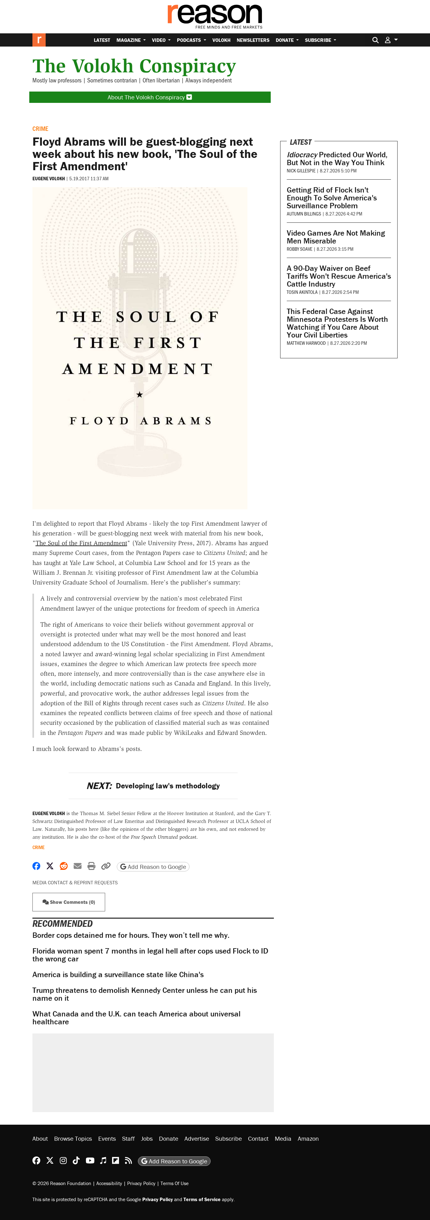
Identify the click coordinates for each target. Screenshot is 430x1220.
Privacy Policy (141, 1183)
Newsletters (253, 40)
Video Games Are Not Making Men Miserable (336, 237)
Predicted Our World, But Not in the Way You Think (337, 158)
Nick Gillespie (301, 170)
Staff (128, 1138)
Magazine (129, 40)
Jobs (147, 1138)
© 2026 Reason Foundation (61, 1183)
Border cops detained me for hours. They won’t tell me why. (130, 935)
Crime (40, 128)
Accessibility (109, 1183)
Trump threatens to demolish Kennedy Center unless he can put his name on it (144, 994)
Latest (102, 40)
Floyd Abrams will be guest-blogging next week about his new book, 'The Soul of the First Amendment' (144, 153)
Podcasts (189, 40)
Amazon (308, 1138)
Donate (285, 40)
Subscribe (318, 40)
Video (159, 40)
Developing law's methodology (153, 786)
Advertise (196, 1138)
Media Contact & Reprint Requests (75, 882)
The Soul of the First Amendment (81, 543)
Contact (258, 1138)
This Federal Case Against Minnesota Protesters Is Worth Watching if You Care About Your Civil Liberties (337, 323)
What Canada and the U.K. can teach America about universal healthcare (136, 1018)
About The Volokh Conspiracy (147, 97)
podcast (163, 837)
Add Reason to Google (156, 866)
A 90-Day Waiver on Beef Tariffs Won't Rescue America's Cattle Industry (339, 276)
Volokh (221, 40)
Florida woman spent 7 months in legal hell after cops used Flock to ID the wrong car (150, 955)
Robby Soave (299, 248)
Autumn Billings (304, 213)
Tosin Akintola (302, 291)
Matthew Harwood (306, 342)
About (40, 1138)
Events (107, 1138)
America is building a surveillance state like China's (118, 974)
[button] (391, 40)
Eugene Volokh (48, 178)
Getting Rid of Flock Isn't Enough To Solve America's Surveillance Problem (332, 197)
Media (283, 1138)
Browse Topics (73, 1138)
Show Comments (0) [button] (72, 902)
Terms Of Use (175, 1183)
